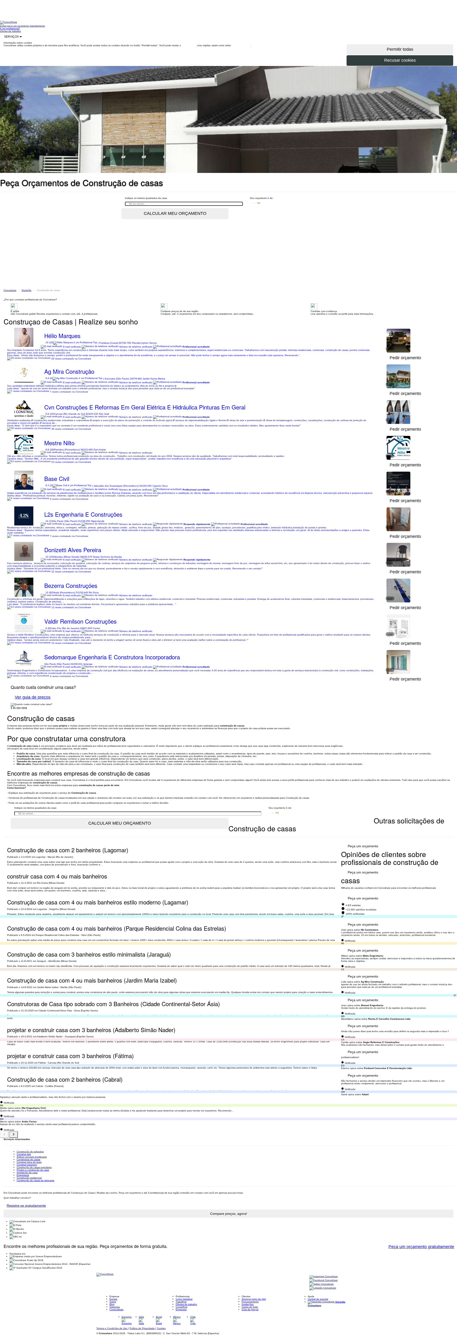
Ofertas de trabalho (186, 1304)
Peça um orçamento (363, 846)
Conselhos (181, 1307)
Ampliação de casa (27, 1172)
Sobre (112, 1301)
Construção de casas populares (34, 1167)
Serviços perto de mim (254, 1299)
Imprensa (114, 1307)
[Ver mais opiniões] (13, 1134)
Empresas (181, 1309)
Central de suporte (318, 1299)
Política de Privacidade (142, 1328)
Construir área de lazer (29, 1162)
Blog (111, 1304)
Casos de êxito (250, 1307)
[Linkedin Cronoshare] (322, 1288)
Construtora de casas (28, 1159)
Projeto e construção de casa (33, 1170)
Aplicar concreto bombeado (32, 1156)
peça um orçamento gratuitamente (26, 26)
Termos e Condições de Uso (112, 1328)
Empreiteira (23, 1175)
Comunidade (116, 1309)
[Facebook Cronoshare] (323, 1280)
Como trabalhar (184, 1299)
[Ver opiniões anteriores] (4, 1134)
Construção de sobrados (30, 1151)
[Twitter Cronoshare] (321, 1284)
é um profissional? (10, 28)
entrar (3, 26)
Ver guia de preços (32, 697)
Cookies (161, 1328)
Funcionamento (250, 1301)
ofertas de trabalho (10, 31)
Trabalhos (181, 1301)
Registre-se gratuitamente (26, 1205)
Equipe (113, 1299)
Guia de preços (250, 1309)
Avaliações (247, 1304)
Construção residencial (29, 1177)
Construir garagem (27, 1164)
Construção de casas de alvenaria (35, 1180)
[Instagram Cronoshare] (323, 1276)
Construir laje (24, 1154)
